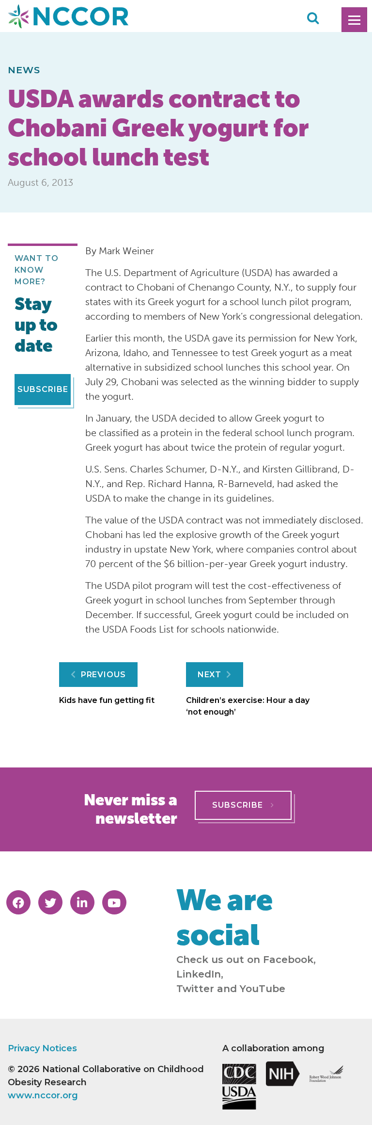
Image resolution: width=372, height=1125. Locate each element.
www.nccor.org (43, 1095)
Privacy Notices (42, 1048)
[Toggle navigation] (354, 19)
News (24, 70)
